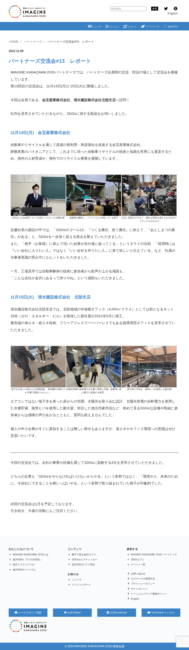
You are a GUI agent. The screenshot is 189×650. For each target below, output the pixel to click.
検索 (154, 8)
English (173, 13)
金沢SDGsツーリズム (24, 569)
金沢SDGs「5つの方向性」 (27, 559)
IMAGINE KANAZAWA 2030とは (30, 554)
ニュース (96, 26)
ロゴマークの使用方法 (143, 578)
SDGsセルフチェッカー (84, 559)
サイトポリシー (139, 588)
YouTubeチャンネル (162, 612)
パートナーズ (152, 26)
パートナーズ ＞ (35, 41)
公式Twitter (74, 612)
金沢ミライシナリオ (23, 564)
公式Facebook (118, 612)
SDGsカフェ (137, 559)
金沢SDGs (173, 26)
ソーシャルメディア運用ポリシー (149, 593)
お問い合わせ (138, 573)
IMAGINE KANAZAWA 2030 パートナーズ (154, 554)
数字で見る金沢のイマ (84, 554)
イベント (114, 26)
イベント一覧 (138, 564)
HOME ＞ (16, 41)
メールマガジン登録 (29, 612)
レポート (132, 26)
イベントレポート (81, 584)
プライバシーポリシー (143, 583)
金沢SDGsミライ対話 (83, 564)
